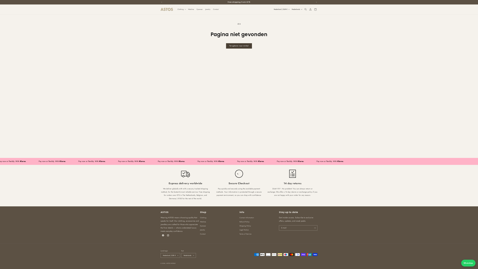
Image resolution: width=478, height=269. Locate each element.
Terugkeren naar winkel (239, 46)
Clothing (203, 218)
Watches (203, 222)
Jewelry (202, 230)
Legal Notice (244, 230)
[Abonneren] (314, 228)
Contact (203, 234)
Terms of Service (245, 234)
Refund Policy (244, 222)
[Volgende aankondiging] (316, 2)
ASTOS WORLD (171, 263)
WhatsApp (468, 263)
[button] (181, 9)
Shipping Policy (245, 226)
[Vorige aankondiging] (161, 2)
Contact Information (246, 218)
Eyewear (203, 226)
